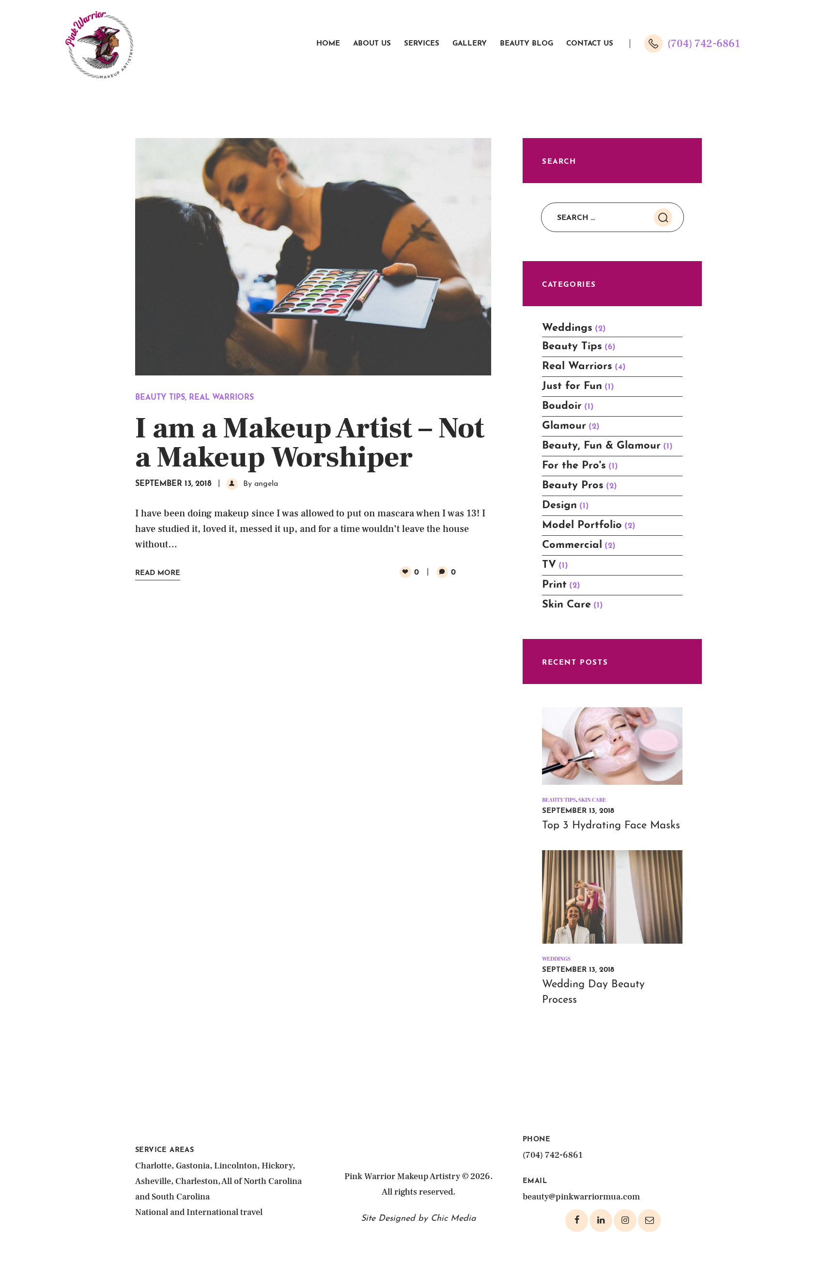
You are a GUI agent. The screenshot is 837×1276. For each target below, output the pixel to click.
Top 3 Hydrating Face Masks (611, 825)
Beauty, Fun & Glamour (601, 445)
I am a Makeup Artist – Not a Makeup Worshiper (309, 443)
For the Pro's (574, 465)
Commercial (572, 545)
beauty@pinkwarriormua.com (581, 1196)
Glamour (564, 426)
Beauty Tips (160, 398)
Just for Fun (572, 386)
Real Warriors (221, 398)
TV (549, 565)
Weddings (567, 328)
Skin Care (566, 604)
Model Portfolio (582, 525)
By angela (259, 484)
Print (554, 585)
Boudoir (562, 406)
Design (559, 505)
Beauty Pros (573, 485)
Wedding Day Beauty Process (593, 992)
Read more (157, 573)
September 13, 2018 (173, 484)
